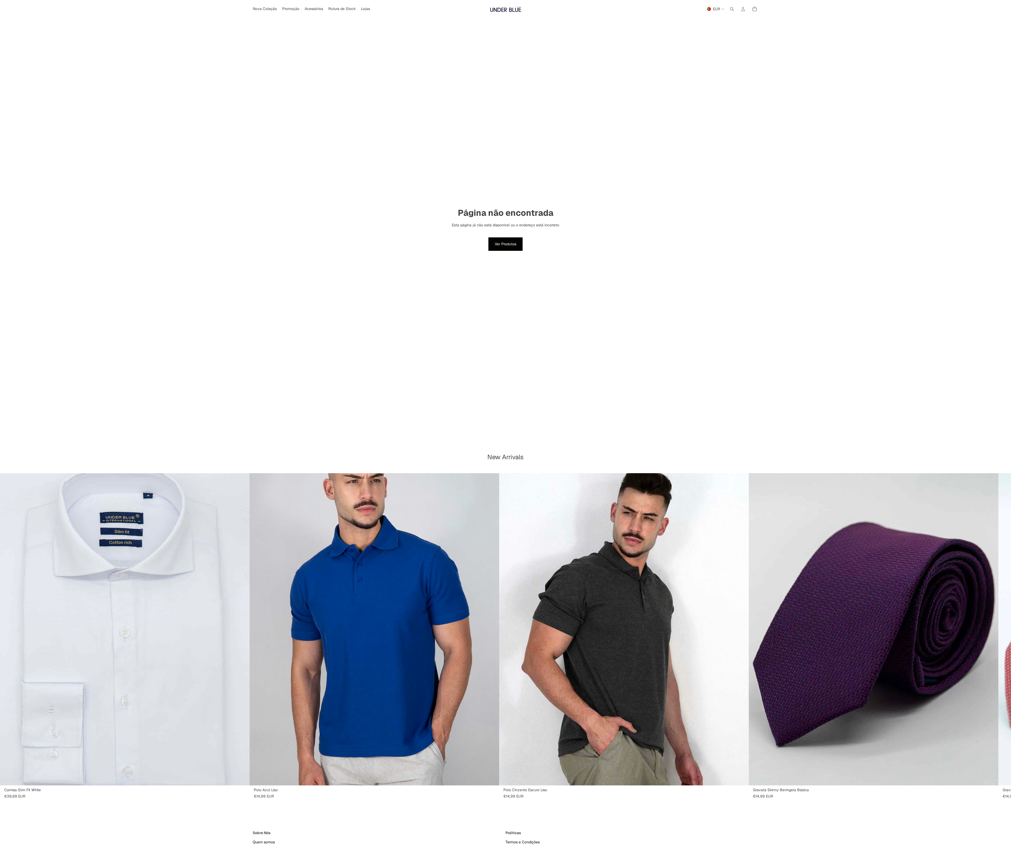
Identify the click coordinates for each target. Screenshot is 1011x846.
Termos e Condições (523, 842)
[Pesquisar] (732, 9)
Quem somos (264, 842)
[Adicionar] (990, 777)
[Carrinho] (754, 9)
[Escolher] (241, 777)
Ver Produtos (505, 244)
